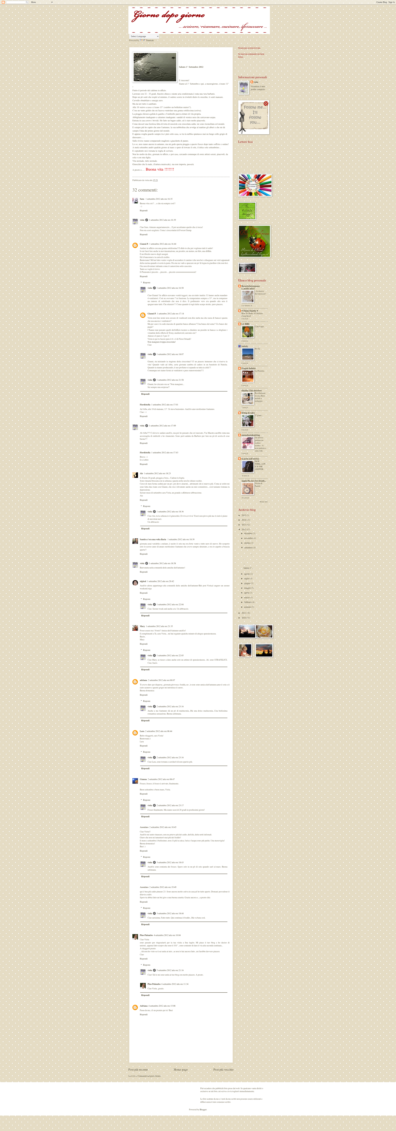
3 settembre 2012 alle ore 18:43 (170, 862)
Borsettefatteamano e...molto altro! (250, 287)
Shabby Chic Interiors (251, 390)
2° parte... (259, 415)
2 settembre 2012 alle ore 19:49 (162, 887)
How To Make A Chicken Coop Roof (252, 314)
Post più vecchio (223, 1069)
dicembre (248, 533)
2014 (244, 519)
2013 (244, 524)
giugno (247, 583)
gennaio (248, 606)
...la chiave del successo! (260, 292)
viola (142, 219)
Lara (142, 731)
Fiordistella (145, 404)
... (255, 553)
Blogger (203, 1109)
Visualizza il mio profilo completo (258, 88)
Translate (150, 40)
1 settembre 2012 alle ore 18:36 (170, 511)
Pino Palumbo (146, 935)
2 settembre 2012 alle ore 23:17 (170, 805)
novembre (248, 538)
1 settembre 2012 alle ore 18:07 (170, 354)
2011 (244, 612)
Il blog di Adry (248, 412)
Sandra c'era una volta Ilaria (153, 539)
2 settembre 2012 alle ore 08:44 (158, 731)
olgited (143, 581)
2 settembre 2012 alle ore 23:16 (170, 706)
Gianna (143, 779)
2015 (244, 515)
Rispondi (144, 210)
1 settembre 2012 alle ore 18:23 (157, 473)
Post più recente (138, 1069)
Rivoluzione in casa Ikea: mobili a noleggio (260, 397)
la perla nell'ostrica (250, 458)
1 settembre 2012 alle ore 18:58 (162, 563)
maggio (247, 587)
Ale (141, 473)
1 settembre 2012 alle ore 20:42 (160, 581)
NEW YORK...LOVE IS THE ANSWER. (260, 465)
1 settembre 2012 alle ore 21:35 (159, 626)
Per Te (257, 348)
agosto (247, 573)
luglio (247, 578)
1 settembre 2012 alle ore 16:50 (170, 287)
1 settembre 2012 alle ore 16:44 (162, 243)
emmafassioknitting (250, 435)
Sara (142, 198)
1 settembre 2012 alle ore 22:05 (170, 655)
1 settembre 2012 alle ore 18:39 (181, 539)
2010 (244, 617)
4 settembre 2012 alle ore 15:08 (161, 1005)
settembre (248, 547)
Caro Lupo (259, 326)
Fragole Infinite (248, 368)
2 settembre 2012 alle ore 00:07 (161, 680)
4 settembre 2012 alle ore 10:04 (167, 935)
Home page (181, 1069)
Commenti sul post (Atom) (149, 1075)
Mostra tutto (264, 502)
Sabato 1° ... (248, 567)
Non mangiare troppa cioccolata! (162, 341)
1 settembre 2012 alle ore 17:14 (170, 313)
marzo (247, 597)
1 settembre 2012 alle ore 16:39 (162, 219)
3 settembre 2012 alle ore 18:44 (170, 913)
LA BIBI (245, 323)
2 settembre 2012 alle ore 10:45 (162, 827)
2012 (244, 529)
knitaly (244, 346)
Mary (142, 626)
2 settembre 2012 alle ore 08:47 (161, 779)
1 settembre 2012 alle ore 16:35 (159, 198)
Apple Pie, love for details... (253, 480)
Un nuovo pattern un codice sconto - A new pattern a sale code (260, 444)
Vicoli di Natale (258, 484)
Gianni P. (144, 243)
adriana (143, 680)
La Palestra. (260, 370)
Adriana (144, 1005)
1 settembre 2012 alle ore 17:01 (164, 404)
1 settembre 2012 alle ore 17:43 (164, 452)
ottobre (247, 542)
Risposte (146, 282)
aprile (247, 592)
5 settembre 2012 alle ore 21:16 (170, 970)
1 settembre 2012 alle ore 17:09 (162, 425)
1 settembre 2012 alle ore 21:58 (170, 379)
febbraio (248, 602)
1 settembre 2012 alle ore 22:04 (170, 604)
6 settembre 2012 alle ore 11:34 (174, 983)
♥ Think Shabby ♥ (249, 310)
